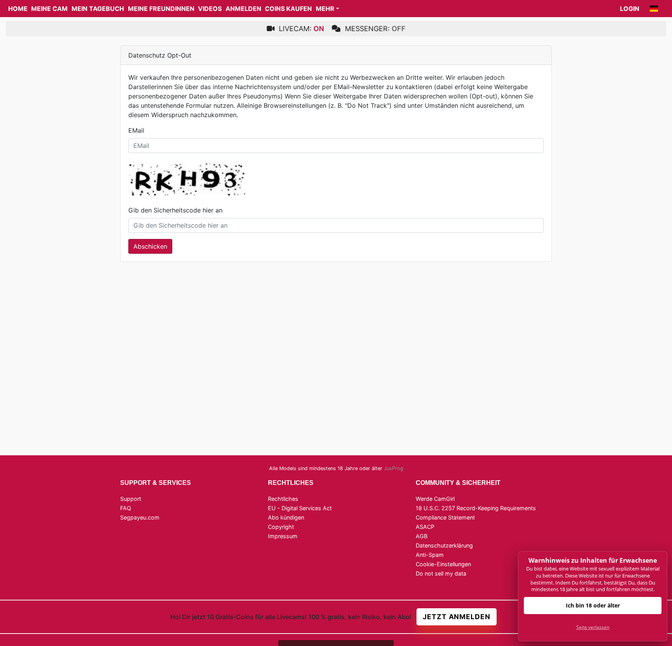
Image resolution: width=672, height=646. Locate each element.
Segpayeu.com (139, 517)
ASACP (425, 526)
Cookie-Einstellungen (443, 564)
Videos (210, 8)
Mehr (325, 8)
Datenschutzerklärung (444, 545)
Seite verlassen (592, 627)
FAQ (125, 508)
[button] (654, 8)
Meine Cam (49, 8)
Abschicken (150, 246)
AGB (421, 536)
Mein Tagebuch (98, 8)
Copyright (281, 526)
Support (130, 498)
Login (629, 8)
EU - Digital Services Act (300, 508)
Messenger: (374, 29)
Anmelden (243, 8)
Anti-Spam (430, 554)
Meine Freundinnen (161, 8)
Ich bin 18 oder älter (593, 605)
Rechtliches (283, 498)
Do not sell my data (441, 573)
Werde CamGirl (435, 498)
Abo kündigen (286, 517)
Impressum (283, 536)
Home (18, 8)
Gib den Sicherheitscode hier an (175, 210)
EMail (136, 130)
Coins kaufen (288, 8)
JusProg (393, 468)
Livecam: (300, 29)
